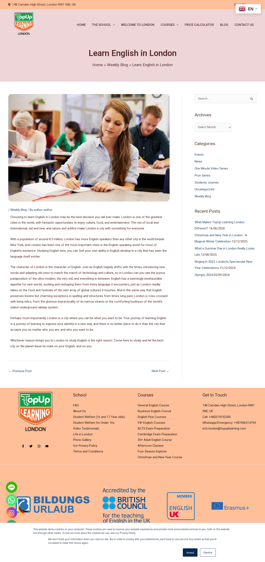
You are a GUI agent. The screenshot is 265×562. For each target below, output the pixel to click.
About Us (79, 411)
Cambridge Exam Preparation (157, 434)
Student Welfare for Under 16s (93, 423)
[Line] (11, 487)
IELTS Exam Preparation (154, 428)
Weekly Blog (18, 210)
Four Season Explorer (152, 451)
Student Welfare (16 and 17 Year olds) (99, 417)
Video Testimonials (86, 428)
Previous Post (20, 371)
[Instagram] (11, 512)
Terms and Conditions (88, 451)
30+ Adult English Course (155, 440)
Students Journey (207, 182)
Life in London (83, 434)
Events (199, 154)
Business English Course (154, 411)
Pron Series (202, 175)
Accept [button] (190, 552)
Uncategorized (204, 189)
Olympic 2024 (204, 275)
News (198, 161)
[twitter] (33, 446)
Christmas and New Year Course (160, 457)
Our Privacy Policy (85, 445)
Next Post (160, 371)
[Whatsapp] (11, 500)
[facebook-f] (25, 446)
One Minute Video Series (211, 168)
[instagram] (41, 446)
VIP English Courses (151, 423)
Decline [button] (208, 552)
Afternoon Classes (151, 445)
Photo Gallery (82, 440)
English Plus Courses (152, 417)
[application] (113, 25)
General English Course (153, 405)
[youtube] (47, 446)
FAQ (76, 405)
